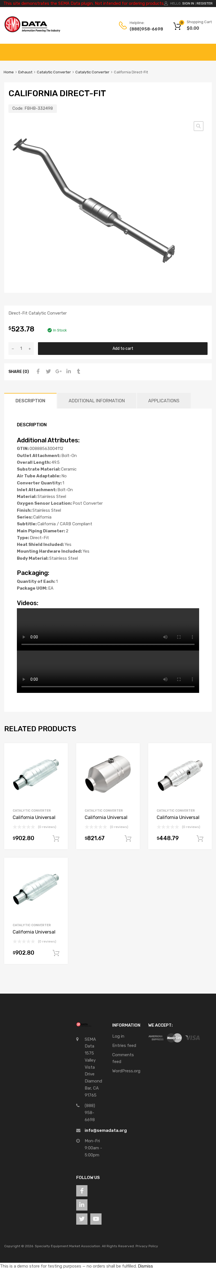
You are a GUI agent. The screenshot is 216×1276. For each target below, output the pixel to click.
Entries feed (124, 1045)
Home (9, 72)
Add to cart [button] (56, 838)
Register (205, 3)
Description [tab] (30, 400)
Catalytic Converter (54, 72)
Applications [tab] (163, 400)
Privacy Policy (147, 1246)
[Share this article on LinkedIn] (67, 371)
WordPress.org (126, 1070)
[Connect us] (81, 1190)
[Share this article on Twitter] (47, 371)
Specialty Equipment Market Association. (68, 1246)
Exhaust (25, 72)
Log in (118, 1036)
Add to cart (122, 348)
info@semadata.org (106, 1130)
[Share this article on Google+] (57, 371)
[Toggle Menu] (208, 49)
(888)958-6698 (143, 29)
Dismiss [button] (145, 1266)
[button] (198, 126)
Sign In (188, 3)
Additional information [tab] (97, 400)
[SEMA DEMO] (32, 31)
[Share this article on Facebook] (37, 371)
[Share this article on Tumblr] (78, 371)
